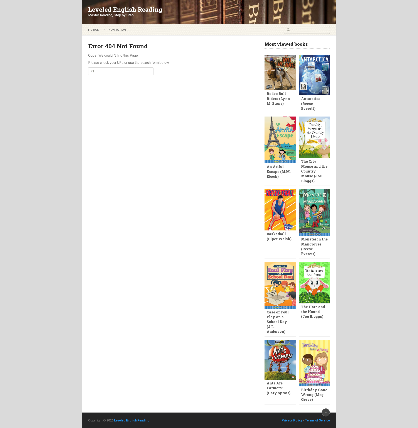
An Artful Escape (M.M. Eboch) (279, 171)
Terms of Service (317, 420)
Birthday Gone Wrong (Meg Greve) (314, 394)
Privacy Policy (292, 420)
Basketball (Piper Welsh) (279, 236)
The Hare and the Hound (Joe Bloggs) (313, 312)
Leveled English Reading (125, 10)
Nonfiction (117, 29)
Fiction (93, 29)
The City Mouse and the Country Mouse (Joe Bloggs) (314, 171)
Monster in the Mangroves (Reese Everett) (314, 246)
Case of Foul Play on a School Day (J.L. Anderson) (278, 322)
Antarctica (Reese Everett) (310, 103)
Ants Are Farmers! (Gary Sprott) (278, 388)
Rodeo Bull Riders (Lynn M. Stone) (278, 98)
